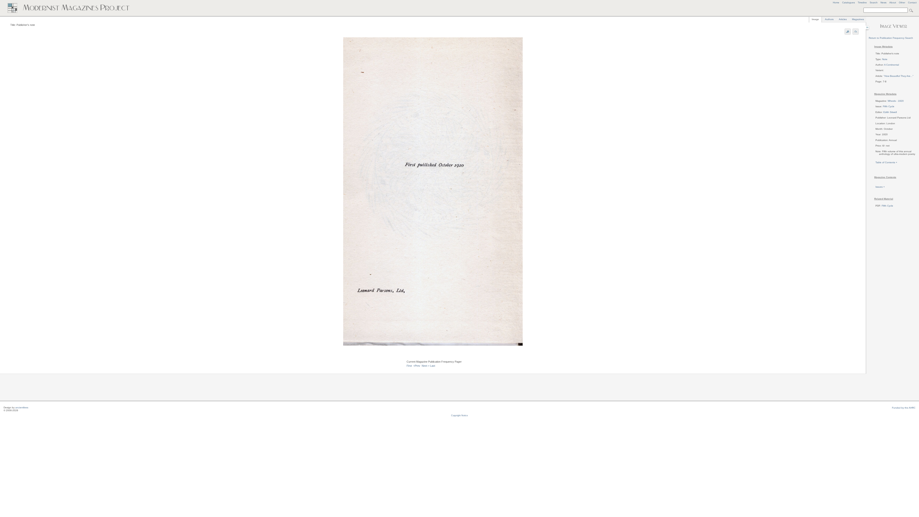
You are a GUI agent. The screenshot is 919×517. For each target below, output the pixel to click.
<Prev (416, 365)
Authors (829, 19)
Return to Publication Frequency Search (891, 38)
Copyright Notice (459, 415)
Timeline (862, 2)
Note (884, 59)
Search (874, 2)
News (883, 2)
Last (432, 365)
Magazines (858, 19)
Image (815, 19)
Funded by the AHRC (903, 407)
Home (836, 2)
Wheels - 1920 (896, 101)
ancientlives (21, 407)
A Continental (891, 64)
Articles (843, 19)
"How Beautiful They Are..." (898, 76)
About (892, 2)
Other (902, 2)
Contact (912, 2)
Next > (425, 365)
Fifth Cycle (888, 106)
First (409, 365)
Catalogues (848, 2)
